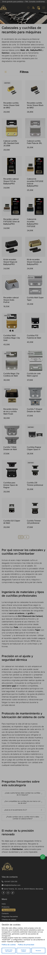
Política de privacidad (26, 945)
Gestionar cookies (23, 950)
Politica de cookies (9, 945)
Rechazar (38, 950)
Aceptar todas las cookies (8, 950)
